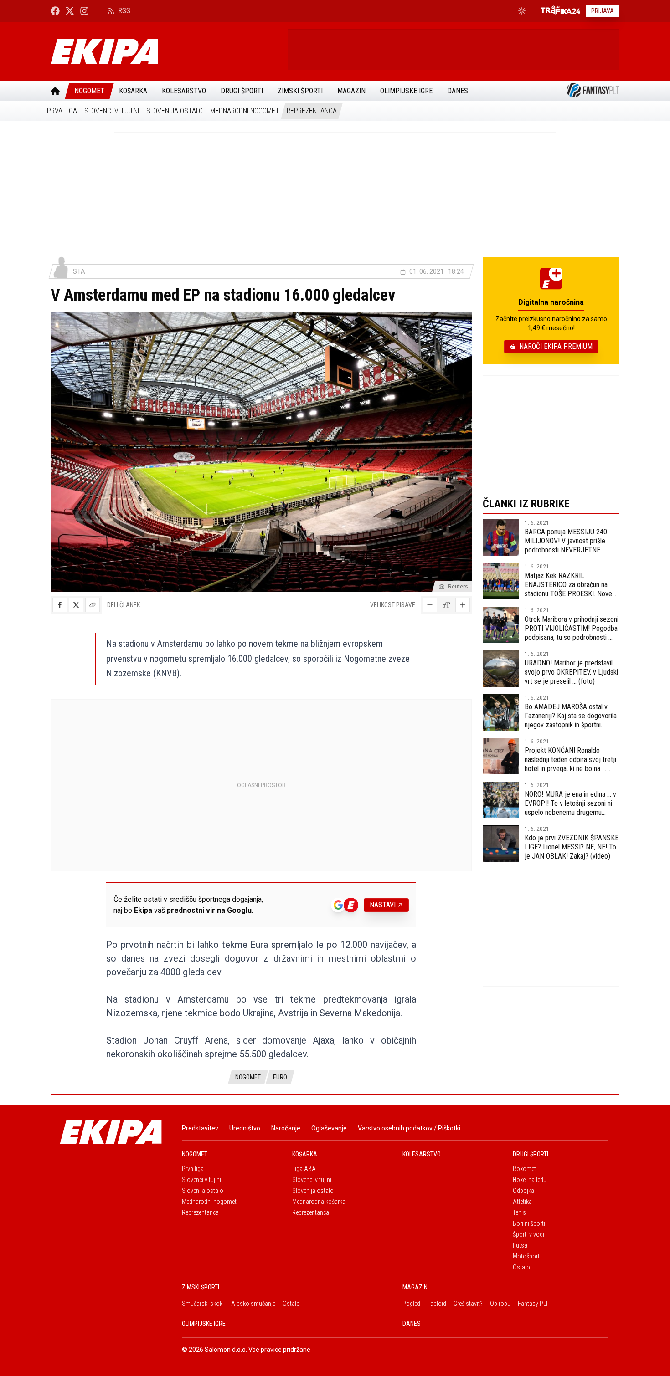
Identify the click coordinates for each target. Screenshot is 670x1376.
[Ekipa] (165, 51)
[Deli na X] (76, 605)
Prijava (602, 11)
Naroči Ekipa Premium (556, 346)
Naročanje (285, 1128)
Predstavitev (200, 1128)
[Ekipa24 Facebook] (55, 10)
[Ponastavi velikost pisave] (446, 605)
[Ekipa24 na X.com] (69, 10)
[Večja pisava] (462, 605)
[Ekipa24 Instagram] (84, 10)
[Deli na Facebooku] (59, 605)
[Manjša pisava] (430, 605)
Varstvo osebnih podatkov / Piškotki (409, 1128)
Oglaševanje (329, 1128)
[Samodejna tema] (522, 11)
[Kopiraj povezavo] (92, 605)
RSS (124, 10)
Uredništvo (244, 1128)
